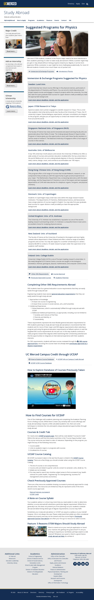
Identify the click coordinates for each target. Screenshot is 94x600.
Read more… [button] (11, 51)
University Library (12, 563)
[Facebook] (75, 564)
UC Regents (70, 592)
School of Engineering (35, 556)
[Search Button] (87, 4)
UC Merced (12, 556)
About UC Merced (23, 592)
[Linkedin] (83, 564)
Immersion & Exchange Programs (42, 71)
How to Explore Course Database (42, 359)
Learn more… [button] (11, 111)
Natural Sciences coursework (40, 492)
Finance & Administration (57, 569)
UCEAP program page (46, 436)
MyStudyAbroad (9, 20)
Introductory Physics (65, 71)
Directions (33, 592)
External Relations (58, 567)
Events (57, 20)
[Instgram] (87, 564)
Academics (40, 20)
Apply (78, 4)
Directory (71, 4)
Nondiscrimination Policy (43, 596)
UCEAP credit (34, 494)
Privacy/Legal (50, 592)
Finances (49, 20)
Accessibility (79, 592)
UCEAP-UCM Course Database (41, 363)
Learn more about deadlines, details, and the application (48, 100)
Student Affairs (58, 576)
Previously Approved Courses (40, 278)
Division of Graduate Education (35, 569)
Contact (64, 20)
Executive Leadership (12, 561)
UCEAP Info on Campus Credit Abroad (70, 359)
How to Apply (21, 20)
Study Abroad (16, 13)
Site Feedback (60, 592)
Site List (55, 596)
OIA (70, 20)
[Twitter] (79, 563)
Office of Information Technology (58, 583)
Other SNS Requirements (40, 274)
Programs (31, 20)
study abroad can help (56, 536)
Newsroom (12, 558)
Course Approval (59, 274)
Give (83, 4)
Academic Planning (61, 278)
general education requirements (63, 294)
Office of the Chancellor (58, 556)
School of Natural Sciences (35, 558)
